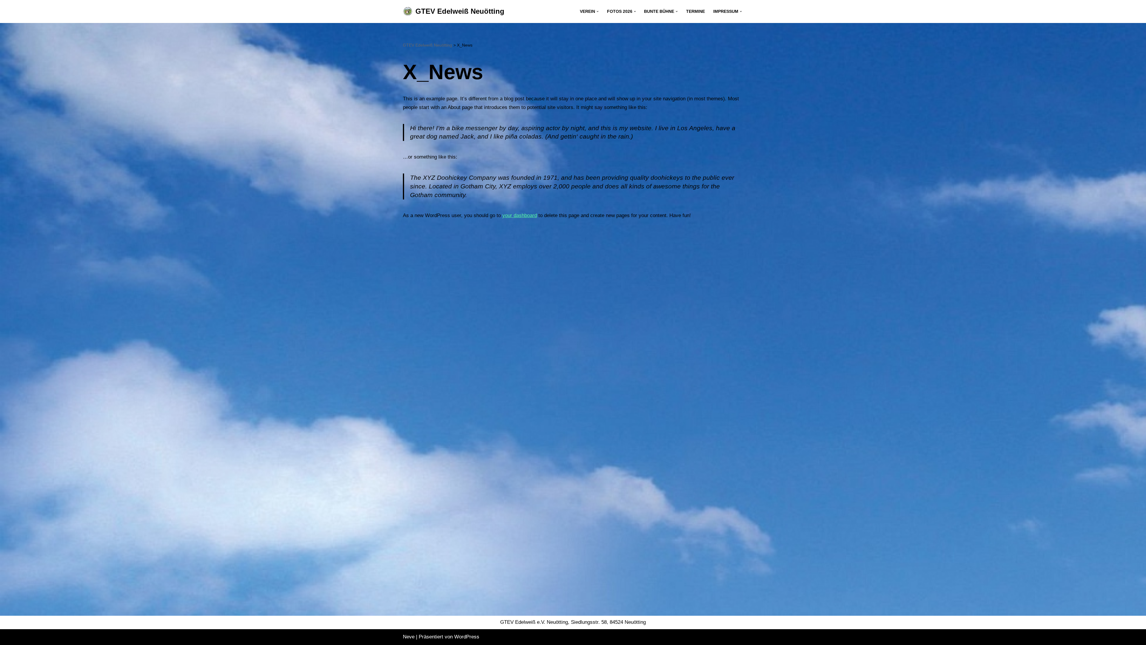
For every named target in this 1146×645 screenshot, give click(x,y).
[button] (598, 11)
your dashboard (519, 215)
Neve (409, 637)
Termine (695, 11)
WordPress (466, 637)
